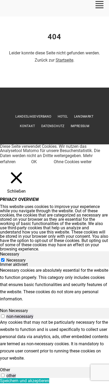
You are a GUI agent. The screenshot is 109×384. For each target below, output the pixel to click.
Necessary (16, 260)
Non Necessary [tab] (14, 310)
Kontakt (27, 126)
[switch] (2, 316)
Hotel (63, 116)
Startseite (64, 60)
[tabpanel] (54, 285)
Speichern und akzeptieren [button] (24, 380)
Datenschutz (53, 126)
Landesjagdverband (33, 116)
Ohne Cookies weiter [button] (73, 161)
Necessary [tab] (9, 254)
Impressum (80, 126)
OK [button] (34, 161)
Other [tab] (5, 369)
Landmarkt (84, 116)
